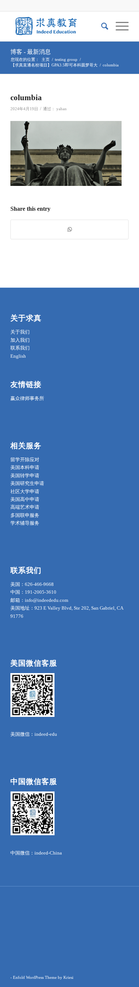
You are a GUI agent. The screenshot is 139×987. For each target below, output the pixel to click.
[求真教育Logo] (57, 26)
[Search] (101, 26)
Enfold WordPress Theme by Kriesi (43, 977)
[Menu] (118, 26)
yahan (61, 109)
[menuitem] (101, 26)
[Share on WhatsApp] (69, 229)
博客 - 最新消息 (30, 52)
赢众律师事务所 (27, 398)
